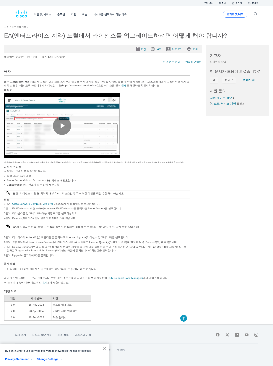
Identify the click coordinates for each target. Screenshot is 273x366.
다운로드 (177, 48)
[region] (54, 355)
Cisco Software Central (25, 203)
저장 (143, 49)
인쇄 (195, 48)
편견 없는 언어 (171, 61)
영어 (159, 48)
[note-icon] (8, 194)
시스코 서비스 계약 (223, 103)
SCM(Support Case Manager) (125, 277)
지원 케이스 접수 (221, 97)
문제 (123, 85)
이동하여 (47, 203)
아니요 (229, 79)
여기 (44, 282)
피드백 (250, 79)
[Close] (104, 348)
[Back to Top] (183, 318)
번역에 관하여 (193, 61)
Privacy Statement (17, 359)
